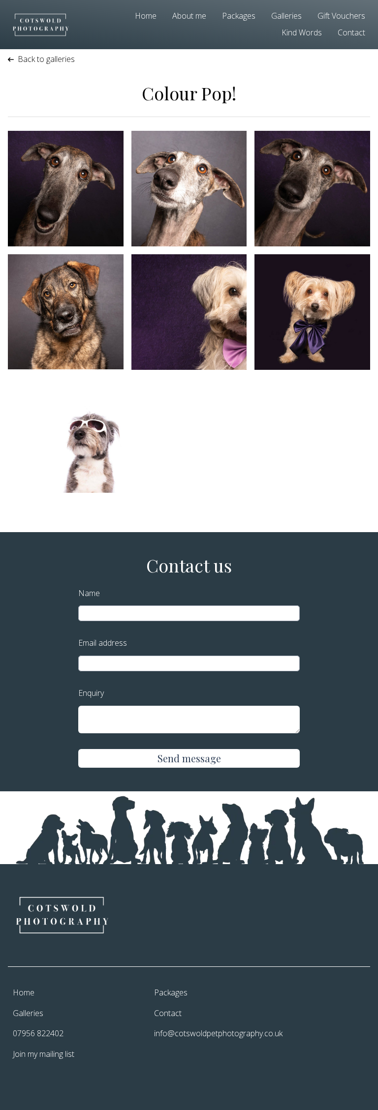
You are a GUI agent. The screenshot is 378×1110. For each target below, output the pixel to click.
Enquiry (91, 693)
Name (89, 593)
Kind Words (302, 32)
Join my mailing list (43, 1054)
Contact (351, 32)
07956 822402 (38, 1033)
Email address (102, 642)
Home (146, 15)
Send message (189, 758)
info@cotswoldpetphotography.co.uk (216, 1033)
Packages (238, 15)
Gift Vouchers (341, 15)
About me (189, 15)
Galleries (286, 15)
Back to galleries (46, 59)
